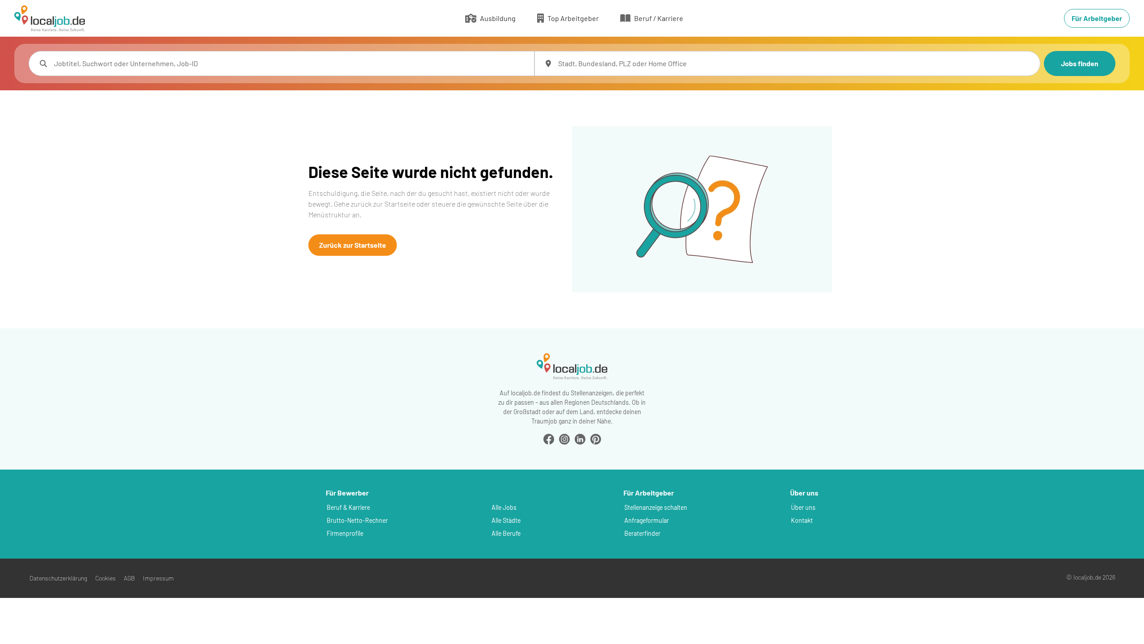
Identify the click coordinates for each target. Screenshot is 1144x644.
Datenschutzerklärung (58, 578)
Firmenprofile (345, 533)
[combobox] (290, 63)
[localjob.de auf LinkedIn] (580, 438)
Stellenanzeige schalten (655, 507)
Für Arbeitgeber (1097, 18)
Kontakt (802, 520)
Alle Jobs (504, 507)
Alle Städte (506, 520)
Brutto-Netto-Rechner (357, 520)
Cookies (105, 578)
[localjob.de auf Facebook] (549, 438)
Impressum (158, 578)
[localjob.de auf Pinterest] (596, 438)
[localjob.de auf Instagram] (564, 438)
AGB (129, 578)
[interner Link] (49, 18)
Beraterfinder (642, 533)
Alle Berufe (506, 533)
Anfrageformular (646, 520)
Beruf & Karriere (348, 507)
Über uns (803, 507)
